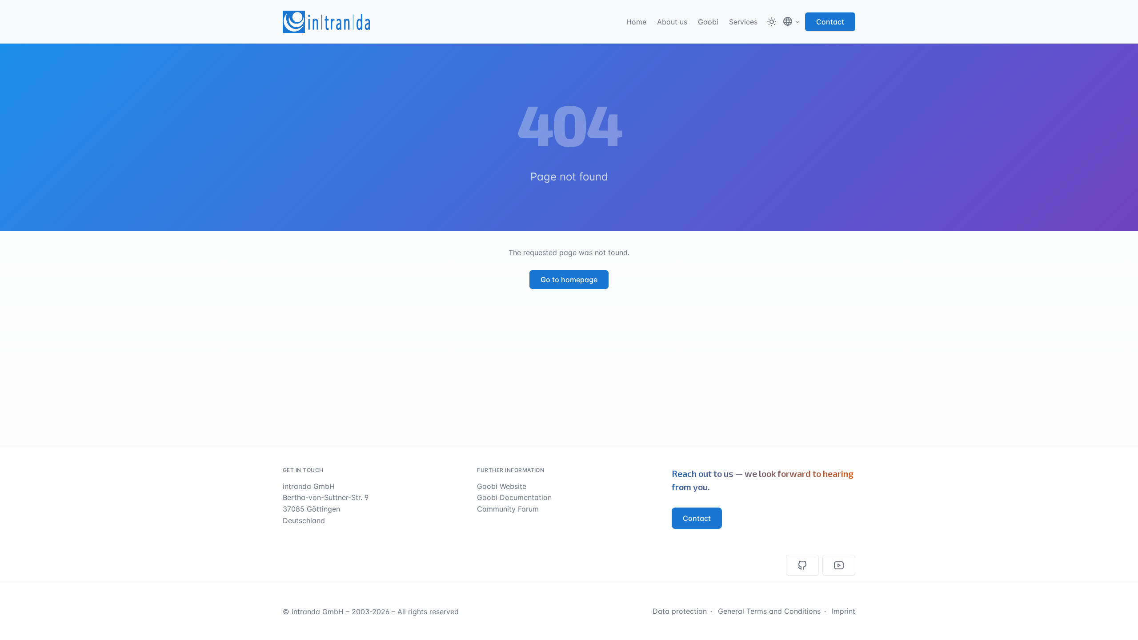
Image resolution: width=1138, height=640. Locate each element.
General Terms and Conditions (769, 611)
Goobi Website (501, 486)
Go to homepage (569, 279)
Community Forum (508, 508)
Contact (830, 21)
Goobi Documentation (514, 497)
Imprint (843, 611)
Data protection (680, 611)
